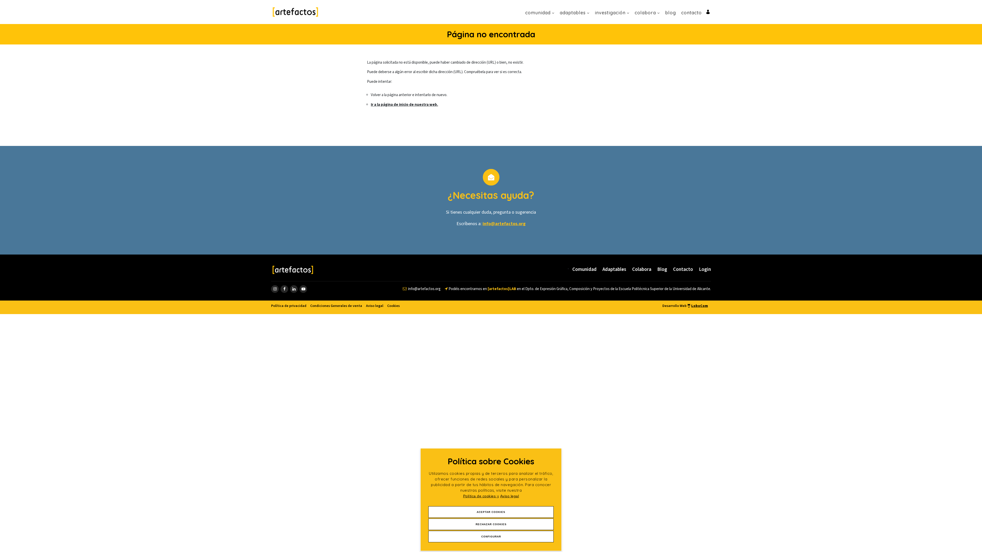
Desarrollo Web (685, 305)
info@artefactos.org (504, 224)
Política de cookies (480, 496)
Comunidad (538, 13)
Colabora (645, 13)
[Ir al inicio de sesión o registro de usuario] (708, 11)
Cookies (393, 305)
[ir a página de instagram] (275, 289)
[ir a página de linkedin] (294, 289)
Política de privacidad (288, 305)
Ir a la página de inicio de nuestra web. (404, 104)
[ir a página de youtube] (303, 289)
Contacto (691, 13)
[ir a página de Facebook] (284, 289)
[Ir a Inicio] (295, 12)
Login (705, 269)
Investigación (610, 13)
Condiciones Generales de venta (336, 305)
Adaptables (573, 13)
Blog (670, 13)
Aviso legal (509, 496)
